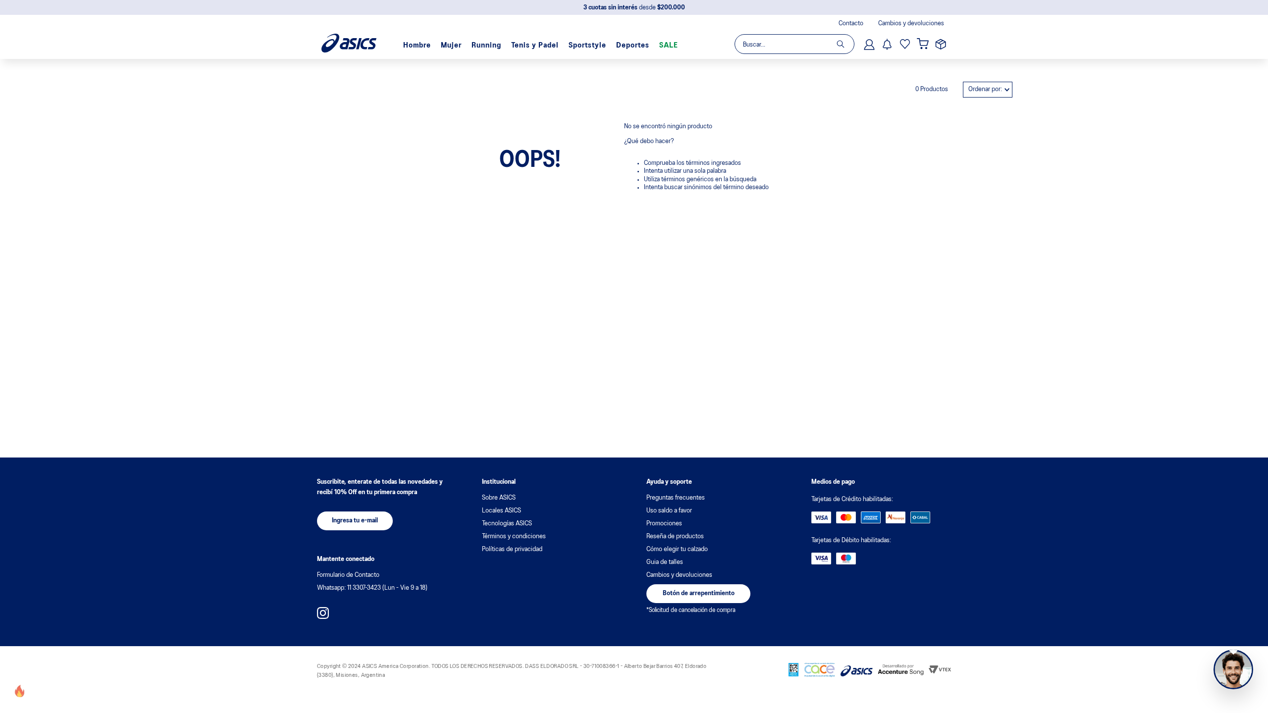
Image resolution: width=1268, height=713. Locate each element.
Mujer (451, 45)
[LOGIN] (870, 44)
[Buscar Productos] (845, 44)
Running (486, 45)
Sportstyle (587, 45)
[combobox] (794, 44)
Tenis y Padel (535, 45)
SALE (668, 45)
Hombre (417, 45)
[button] (355, 521)
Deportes (632, 45)
